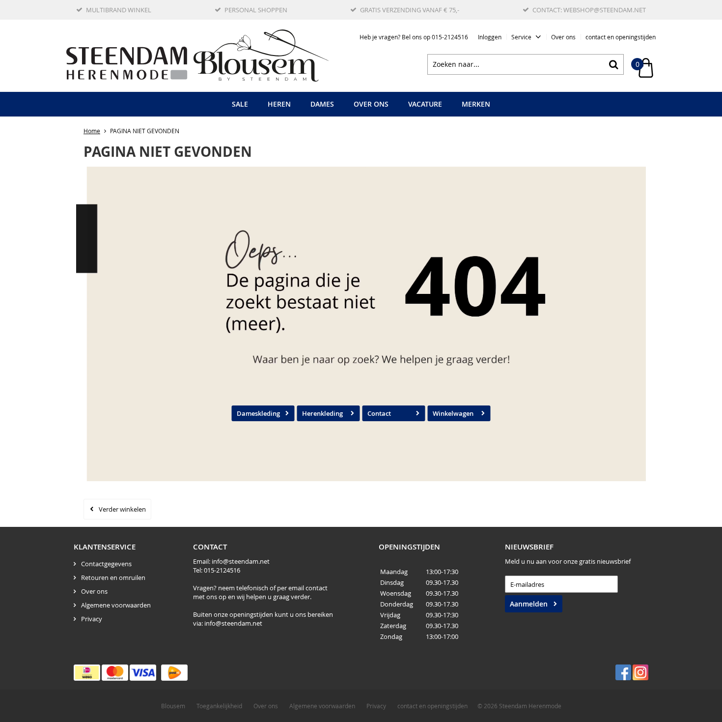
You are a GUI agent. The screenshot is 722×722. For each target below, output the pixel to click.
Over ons (563, 37)
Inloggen (489, 37)
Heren (279, 104)
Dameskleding (258, 413)
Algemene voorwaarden (116, 605)
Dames (322, 104)
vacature (425, 104)
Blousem (173, 706)
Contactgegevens (106, 563)
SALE (240, 104)
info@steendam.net (241, 561)
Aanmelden (529, 603)
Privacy (91, 618)
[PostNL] (174, 672)
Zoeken (613, 64)
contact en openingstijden (620, 37)
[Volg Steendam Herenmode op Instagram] (640, 672)
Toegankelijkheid (219, 706)
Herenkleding (322, 413)
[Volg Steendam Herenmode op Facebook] (623, 672)
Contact (379, 413)
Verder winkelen (122, 509)
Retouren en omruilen (113, 577)
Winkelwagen (453, 413)
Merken (476, 104)
